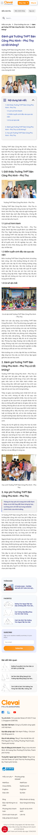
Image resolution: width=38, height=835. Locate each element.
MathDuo (5, 783)
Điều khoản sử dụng (27, 799)
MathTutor (23, 783)
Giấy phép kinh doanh (10, 818)
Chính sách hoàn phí (9, 815)
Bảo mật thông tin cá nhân (9, 804)
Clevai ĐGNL (6, 786)
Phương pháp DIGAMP (20, 778)
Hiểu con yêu (6, 24)
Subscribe (19, 648)
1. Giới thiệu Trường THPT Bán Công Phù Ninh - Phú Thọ (19, 106)
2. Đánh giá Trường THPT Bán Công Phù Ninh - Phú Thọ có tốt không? (19, 128)
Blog (4, 799)
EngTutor (23, 789)
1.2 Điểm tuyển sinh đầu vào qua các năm (20, 115)
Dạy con (31, 11)
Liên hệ (22, 815)
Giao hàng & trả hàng (27, 803)
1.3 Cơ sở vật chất (13, 120)
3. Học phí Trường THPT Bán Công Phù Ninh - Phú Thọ (19, 134)
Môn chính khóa (20, 11)
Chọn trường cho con (21, 24)
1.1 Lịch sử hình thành (14, 111)
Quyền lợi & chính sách (26, 810)
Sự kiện (22, 793)
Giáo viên (5, 793)
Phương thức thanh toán (9, 810)
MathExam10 (24, 786)
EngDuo (5, 789)
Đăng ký (33, 3)
